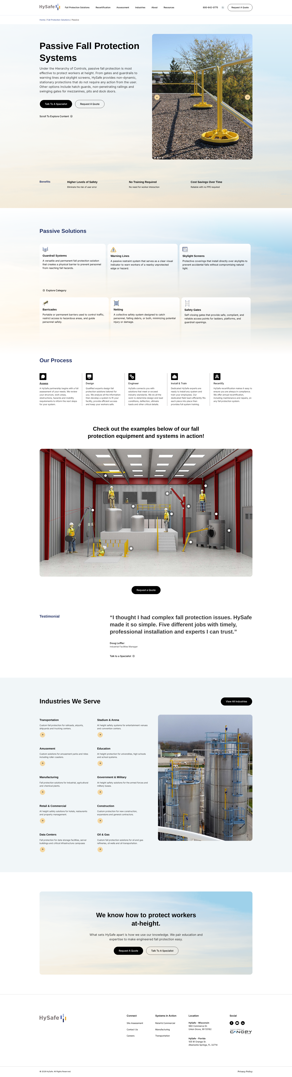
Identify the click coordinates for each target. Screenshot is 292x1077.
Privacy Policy (245, 1071)
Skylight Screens (193, 255)
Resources (169, 7)
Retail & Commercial (165, 1023)
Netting (118, 309)
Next (247, 97)
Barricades (50, 309)
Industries (140, 7)
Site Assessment (135, 1023)
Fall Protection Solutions (77, 7)
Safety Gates (192, 309)
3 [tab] (160, 157)
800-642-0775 (210, 7)
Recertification (103, 7)
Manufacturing (162, 1029)
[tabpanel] (202, 97)
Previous (157, 97)
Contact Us (132, 1029)
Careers (130, 1035)
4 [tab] (162, 157)
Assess (44, 383)
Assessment (122, 7)
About (154, 7)
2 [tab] (157, 157)
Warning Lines (120, 255)
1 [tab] (155, 157)
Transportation (162, 1035)
